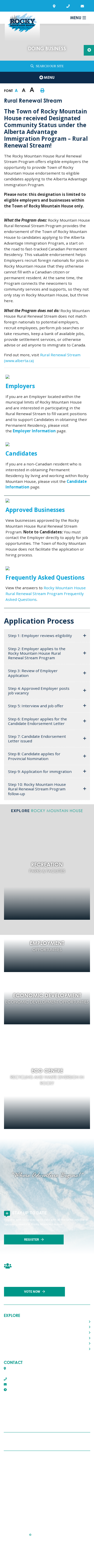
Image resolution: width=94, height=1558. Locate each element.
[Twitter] (46, 1441)
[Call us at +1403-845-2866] (69, 6)
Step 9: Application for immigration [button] (40, 771)
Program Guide (30, 1514)
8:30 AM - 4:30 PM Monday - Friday (41, 1389)
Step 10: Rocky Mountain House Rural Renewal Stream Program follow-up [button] (37, 789)
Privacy (23, 1474)
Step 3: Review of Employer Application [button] (33, 673)
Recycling (25, 1461)
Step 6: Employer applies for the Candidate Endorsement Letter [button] (37, 721)
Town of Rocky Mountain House (22, 27)
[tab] (47, 635)
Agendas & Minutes (33, 1501)
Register (31, 1239)
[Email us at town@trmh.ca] (83, 6)
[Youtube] (58, 1441)
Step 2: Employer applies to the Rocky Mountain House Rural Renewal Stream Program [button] (36, 653)
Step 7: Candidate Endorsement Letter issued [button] (37, 738)
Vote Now (32, 1291)
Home (9, 1321)
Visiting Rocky (15, 1332)
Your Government (18, 1343)
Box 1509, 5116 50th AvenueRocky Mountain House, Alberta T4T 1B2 (31, 1371)
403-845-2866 (17, 1379)
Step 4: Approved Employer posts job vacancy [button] (38, 690)
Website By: (33, 1547)
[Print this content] (42, 90)
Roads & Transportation (23, 1338)
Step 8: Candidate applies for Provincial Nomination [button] (34, 756)
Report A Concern (33, 1488)
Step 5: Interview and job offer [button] (35, 705)
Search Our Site (50, 66)
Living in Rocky (16, 1327)
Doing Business (16, 1349)
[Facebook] (34, 1441)
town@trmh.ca (18, 1384)
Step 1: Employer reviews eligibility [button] (40, 635)
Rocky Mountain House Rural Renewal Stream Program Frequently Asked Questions (46, 593)
